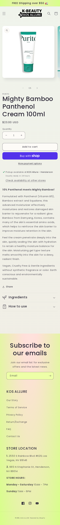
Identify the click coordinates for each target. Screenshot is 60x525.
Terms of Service (16, 407)
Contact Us (13, 436)
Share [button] (9, 286)
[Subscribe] (49, 376)
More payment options (30, 163)
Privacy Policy (14, 414)
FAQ (8, 429)
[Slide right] (37, 88)
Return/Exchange (16, 422)
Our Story (12, 400)
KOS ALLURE (24, 518)
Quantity (7, 128)
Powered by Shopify (37, 518)
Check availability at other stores (26, 180)
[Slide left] (23, 88)
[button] (4, 13)
